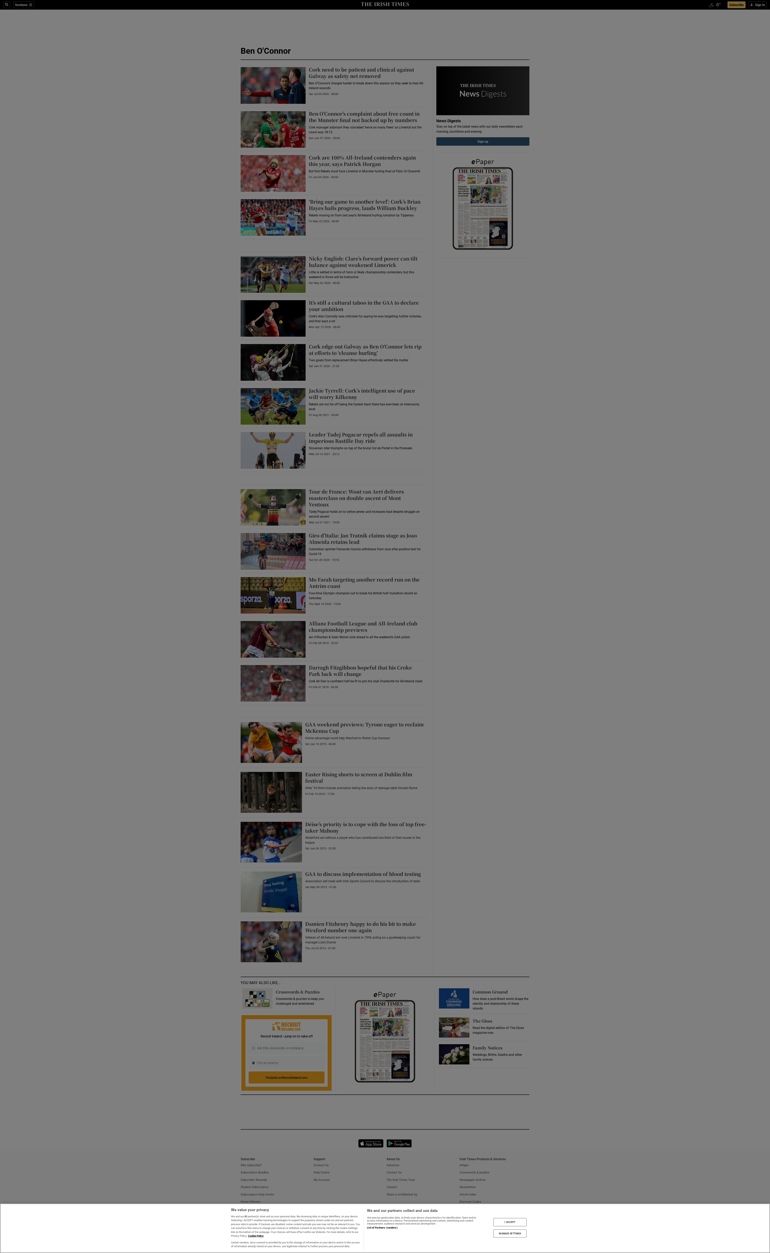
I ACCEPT (510, 1222)
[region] (385, 1228)
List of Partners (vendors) (382, 1227)
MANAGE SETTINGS (510, 1233)
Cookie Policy (256, 1235)
